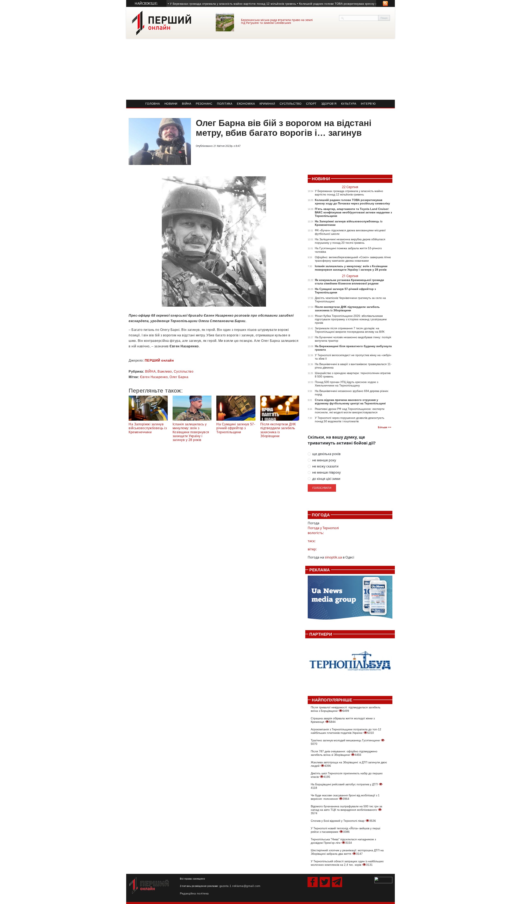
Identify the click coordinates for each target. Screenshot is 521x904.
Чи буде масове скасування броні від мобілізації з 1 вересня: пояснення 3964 (345, 797)
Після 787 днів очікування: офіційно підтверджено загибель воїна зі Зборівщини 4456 (344, 753)
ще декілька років (326, 454)
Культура (348, 103)
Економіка (246, 103)
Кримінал (267, 103)
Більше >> (384, 427)
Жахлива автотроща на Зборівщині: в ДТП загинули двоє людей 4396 (349, 764)
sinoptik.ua (333, 557)
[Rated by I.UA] (383, 880)
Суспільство (291, 103)
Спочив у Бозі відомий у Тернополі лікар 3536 (343, 820)
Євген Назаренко (154, 377)
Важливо (165, 371)
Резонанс (204, 103)
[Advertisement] (260, 69)
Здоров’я (329, 103)
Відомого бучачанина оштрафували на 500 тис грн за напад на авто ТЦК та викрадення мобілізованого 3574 (346, 810)
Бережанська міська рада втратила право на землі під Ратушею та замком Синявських (277, 21)
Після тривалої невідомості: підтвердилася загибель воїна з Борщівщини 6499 (345, 709)
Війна (186, 103)
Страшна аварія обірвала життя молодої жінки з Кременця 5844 (343, 720)
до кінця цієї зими (326, 479)
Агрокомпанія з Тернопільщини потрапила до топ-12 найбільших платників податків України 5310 (346, 731)
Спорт (311, 103)
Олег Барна (179, 377)
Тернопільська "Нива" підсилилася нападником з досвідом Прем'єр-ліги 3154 (343, 841)
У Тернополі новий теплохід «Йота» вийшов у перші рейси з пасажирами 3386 (345, 830)
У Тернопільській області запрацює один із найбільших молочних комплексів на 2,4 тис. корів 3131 (347, 863)
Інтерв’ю (368, 103)
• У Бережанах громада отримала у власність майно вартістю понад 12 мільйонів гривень (217, 3)
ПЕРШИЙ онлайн (159, 360)
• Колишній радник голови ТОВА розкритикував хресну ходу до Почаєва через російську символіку (352, 3)
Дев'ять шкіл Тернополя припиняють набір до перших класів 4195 (347, 775)
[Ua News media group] (350, 600)
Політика (224, 103)
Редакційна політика (194, 893)
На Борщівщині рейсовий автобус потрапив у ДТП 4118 (345, 786)
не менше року (324, 460)
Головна (152, 103)
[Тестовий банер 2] (350, 665)
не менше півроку (326, 472)
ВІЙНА (150, 371)
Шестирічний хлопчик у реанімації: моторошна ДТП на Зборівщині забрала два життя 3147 (347, 852)
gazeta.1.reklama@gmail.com (239, 886)
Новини (171, 103)
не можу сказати (325, 466)
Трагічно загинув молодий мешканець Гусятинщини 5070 (346, 742)
